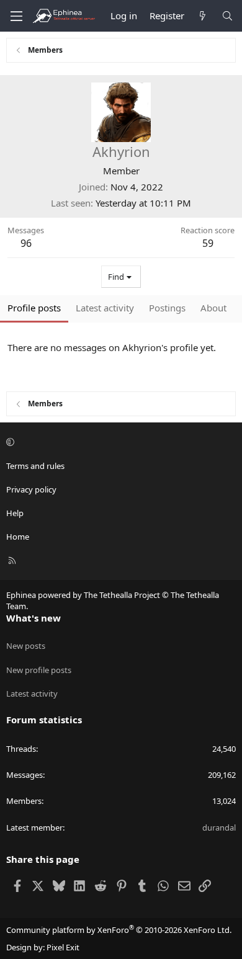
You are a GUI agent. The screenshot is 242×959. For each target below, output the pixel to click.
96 (26, 243)
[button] (119, 441)
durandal (219, 827)
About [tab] (213, 307)
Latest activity (32, 693)
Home (17, 536)
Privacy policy (31, 489)
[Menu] (16, 16)
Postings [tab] (167, 307)
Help (15, 513)
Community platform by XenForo (118, 929)
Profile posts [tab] (34, 307)
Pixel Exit (63, 947)
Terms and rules (35, 465)
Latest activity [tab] (105, 307)
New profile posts (38, 670)
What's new (33, 618)
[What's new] (202, 16)
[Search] (227, 16)
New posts (25, 645)
